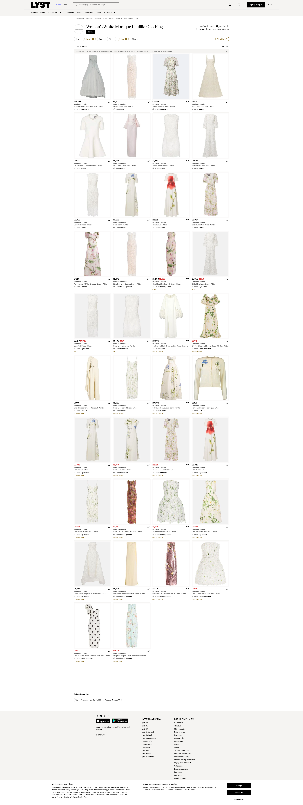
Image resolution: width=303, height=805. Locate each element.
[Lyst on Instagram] (97, 716)
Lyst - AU (145, 723)
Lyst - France (147, 744)
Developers (178, 741)
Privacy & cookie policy (182, 754)
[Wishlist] (239, 4)
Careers (177, 744)
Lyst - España (147, 741)
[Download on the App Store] (103, 721)
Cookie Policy (83, 797)
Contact (177, 747)
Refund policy (179, 738)
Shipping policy (179, 729)
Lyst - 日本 (145, 750)
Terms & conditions (181, 750)
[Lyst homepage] (40, 5)
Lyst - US (145, 729)
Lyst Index (178, 772)
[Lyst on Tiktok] (101, 716)
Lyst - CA (145, 726)
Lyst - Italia (146, 747)
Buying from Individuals (183, 763)
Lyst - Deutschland (149, 738)
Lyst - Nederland (148, 757)
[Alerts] (229, 4)
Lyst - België (146, 754)
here (171, 51)
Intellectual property (181, 757)
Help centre (178, 723)
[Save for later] (109, 102)
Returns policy (179, 732)
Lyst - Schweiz (147, 735)
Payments (178, 735)
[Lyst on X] (104, 716)
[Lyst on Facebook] (108, 716)
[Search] (76, 4)
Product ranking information (184, 760)
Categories (178, 766)
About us (177, 726)
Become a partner (181, 769)
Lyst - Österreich (148, 732)
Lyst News (178, 775)
